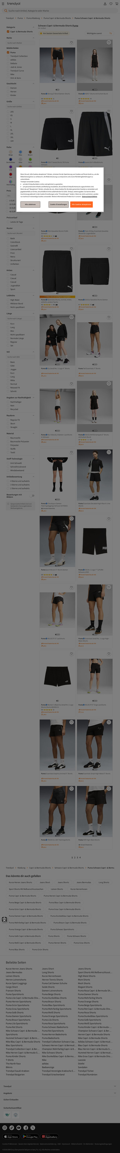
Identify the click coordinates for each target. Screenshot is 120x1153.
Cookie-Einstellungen (58, 204)
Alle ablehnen (30, 204)
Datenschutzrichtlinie (89, 196)
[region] (60, 189)
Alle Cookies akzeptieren (81, 204)
